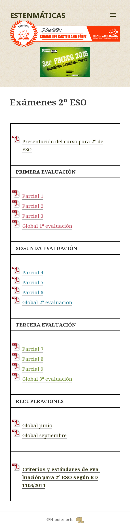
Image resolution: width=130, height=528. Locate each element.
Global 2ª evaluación (47, 302)
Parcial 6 (32, 292)
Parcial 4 (32, 272)
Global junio (37, 425)
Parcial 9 (32, 368)
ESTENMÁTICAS (37, 15)
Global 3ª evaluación (47, 378)
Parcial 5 (32, 282)
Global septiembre (44, 435)
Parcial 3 (32, 215)
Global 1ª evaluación (47, 225)
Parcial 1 (32, 196)
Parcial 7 (32, 348)
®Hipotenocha (61, 519)
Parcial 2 (32, 205)
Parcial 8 (32, 358)
